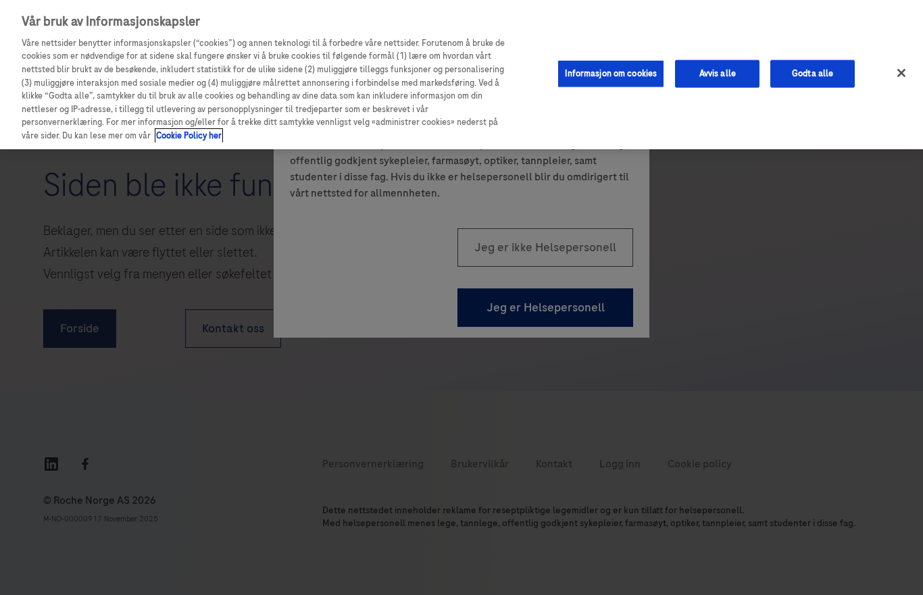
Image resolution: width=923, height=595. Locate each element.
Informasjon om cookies (611, 73)
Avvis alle (717, 73)
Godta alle (812, 73)
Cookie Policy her (189, 136)
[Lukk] (901, 73)
